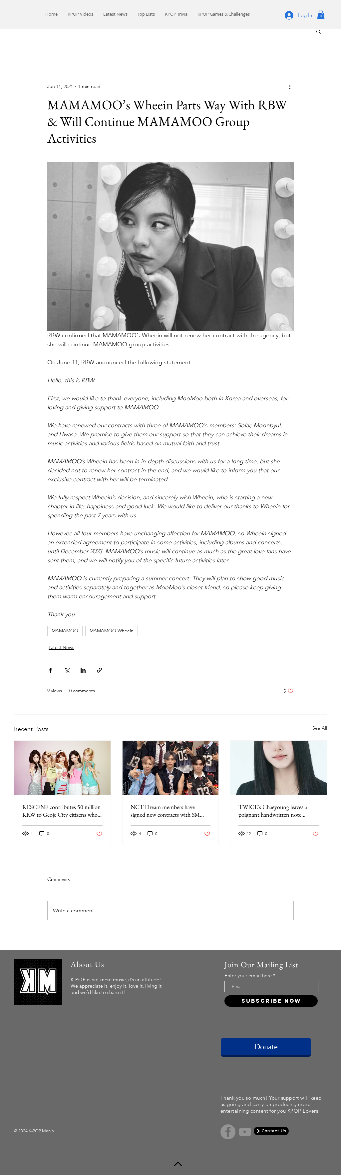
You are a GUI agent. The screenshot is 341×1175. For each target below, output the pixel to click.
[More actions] (290, 86)
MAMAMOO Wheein (112, 631)
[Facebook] (227, 1131)
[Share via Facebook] (50, 670)
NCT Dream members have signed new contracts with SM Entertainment (165, 810)
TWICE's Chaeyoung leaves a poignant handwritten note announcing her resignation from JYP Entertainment (276, 810)
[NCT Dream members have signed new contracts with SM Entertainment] (171, 768)
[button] (321, 14)
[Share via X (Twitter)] (67, 670)
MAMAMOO (65, 631)
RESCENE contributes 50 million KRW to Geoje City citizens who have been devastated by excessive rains (61, 810)
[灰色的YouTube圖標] (244, 1131)
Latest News (61, 647)
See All (319, 728)
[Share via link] (99, 670)
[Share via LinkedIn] (83, 670)
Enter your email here (248, 975)
